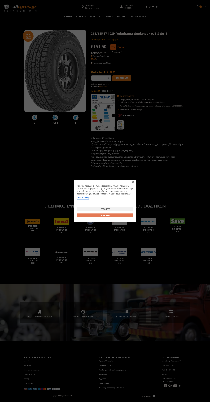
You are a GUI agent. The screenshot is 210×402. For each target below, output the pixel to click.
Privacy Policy (83, 197)
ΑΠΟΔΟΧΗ (105, 215)
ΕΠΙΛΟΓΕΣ (105, 209)
